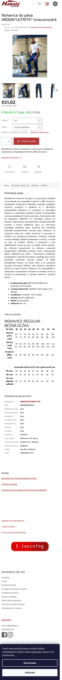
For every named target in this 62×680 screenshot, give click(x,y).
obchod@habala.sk (10, 625)
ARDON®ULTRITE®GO (30, 401)
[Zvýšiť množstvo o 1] (12, 139)
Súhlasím (30, 672)
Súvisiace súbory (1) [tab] (20, 185)
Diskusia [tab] (35, 185)
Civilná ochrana (8, 526)
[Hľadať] (39, 4)
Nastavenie (30, 663)
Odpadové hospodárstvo (13, 520)
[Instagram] (10, 635)
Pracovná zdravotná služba (14, 532)
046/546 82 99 (8, 629)
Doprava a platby (9, 596)
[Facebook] (4, 635)
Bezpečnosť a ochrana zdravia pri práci (19, 478)
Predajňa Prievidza (10, 592)
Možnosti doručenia (40, 132)
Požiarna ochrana (9, 484)
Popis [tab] (6, 185)
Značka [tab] (44, 185)
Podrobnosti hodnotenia (41, 27)
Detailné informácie (10, 157)
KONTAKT (7, 620)
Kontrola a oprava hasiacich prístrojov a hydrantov (24, 490)
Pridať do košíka (28, 141)
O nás (4, 581)
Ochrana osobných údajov (13, 604)
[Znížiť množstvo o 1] (12, 143)
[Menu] (55, 4)
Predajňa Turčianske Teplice (14, 589)
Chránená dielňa (9, 585)
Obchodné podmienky (12, 600)
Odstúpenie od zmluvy (12, 608)
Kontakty (6, 577)
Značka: (11, 30)
